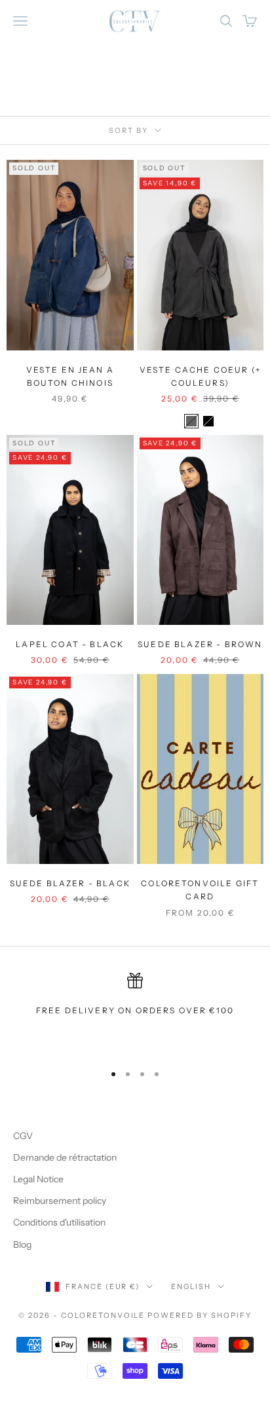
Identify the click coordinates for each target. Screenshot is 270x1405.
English (191, 1286)
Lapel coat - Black (70, 644)
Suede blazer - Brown (200, 644)
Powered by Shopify (199, 1315)
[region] (135, 1012)
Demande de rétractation (65, 1157)
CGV (23, 1136)
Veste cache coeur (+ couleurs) (200, 376)
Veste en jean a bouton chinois (70, 376)
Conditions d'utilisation (59, 1222)
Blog (22, 1244)
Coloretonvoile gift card (200, 889)
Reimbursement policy (59, 1201)
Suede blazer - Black (70, 883)
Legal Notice (38, 1179)
